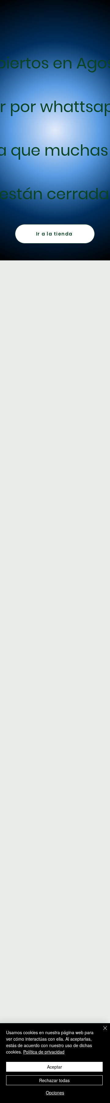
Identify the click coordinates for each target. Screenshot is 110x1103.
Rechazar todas (54, 1080)
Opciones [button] (55, 1092)
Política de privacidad (43, 1052)
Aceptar (54, 1067)
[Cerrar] (101, 1031)
